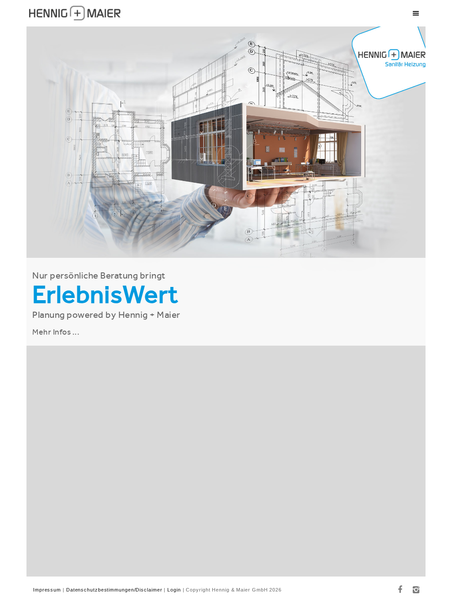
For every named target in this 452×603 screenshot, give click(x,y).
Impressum (47, 589)
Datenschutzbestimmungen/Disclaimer (114, 589)
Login (174, 589)
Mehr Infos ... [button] (55, 332)
